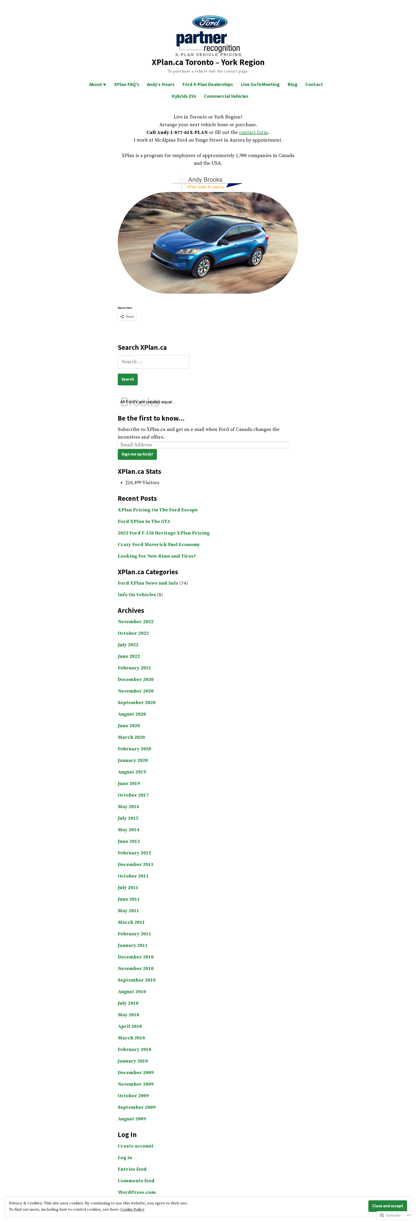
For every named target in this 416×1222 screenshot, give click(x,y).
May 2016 (128, 807)
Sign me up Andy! (137, 454)
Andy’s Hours (161, 84)
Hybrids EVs (183, 96)
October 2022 (133, 633)
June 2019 (129, 784)
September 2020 (137, 703)
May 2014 (128, 830)
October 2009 (133, 1096)
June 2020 (129, 726)
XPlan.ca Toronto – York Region (208, 62)
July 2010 (128, 1003)
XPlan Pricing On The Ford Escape (158, 510)
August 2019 (132, 772)
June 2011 (129, 899)
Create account (136, 1146)
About (95, 84)
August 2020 (132, 714)
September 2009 (137, 1107)
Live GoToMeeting (260, 84)
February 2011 (134, 934)
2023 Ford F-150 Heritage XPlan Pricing (164, 533)
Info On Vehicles (137, 595)
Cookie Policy (132, 1209)
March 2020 (131, 737)
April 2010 (130, 1027)
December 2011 (136, 865)
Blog (292, 84)
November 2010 (136, 969)
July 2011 (128, 888)
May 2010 (128, 1015)
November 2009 (136, 1084)
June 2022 (129, 657)
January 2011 (133, 946)
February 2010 (134, 1050)
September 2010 (137, 980)
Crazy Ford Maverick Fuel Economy (159, 545)
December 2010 (136, 957)
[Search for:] (153, 362)
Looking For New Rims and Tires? (157, 556)
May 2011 (128, 911)
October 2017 (133, 795)
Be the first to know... (151, 418)
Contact (314, 84)
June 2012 (129, 842)
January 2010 (133, 1061)
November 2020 (136, 691)
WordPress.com (137, 1192)
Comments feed (136, 1181)
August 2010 (132, 992)
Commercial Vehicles (226, 96)
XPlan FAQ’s (126, 84)
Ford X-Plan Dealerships (207, 84)
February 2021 (134, 668)
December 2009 (136, 1073)
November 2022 (136, 622)
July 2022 (128, 645)
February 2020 (134, 749)
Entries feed (132, 1169)
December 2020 (136, 680)
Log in (125, 1158)
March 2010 (131, 1038)
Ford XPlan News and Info (148, 583)
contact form (253, 133)
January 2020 (133, 761)
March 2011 (131, 922)
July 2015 (128, 818)
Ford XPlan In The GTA (144, 522)
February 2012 (134, 853)
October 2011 (133, 876)
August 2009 (132, 1119)
